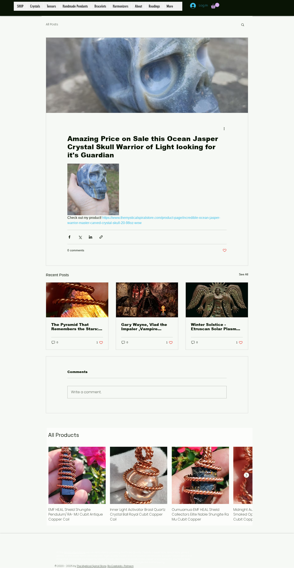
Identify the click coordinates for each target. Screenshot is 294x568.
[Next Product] (246, 475)
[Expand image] (93, 189)
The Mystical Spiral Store (91, 566)
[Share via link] (101, 237)
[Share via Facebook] (69, 237)
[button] (215, 5)
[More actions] (224, 128)
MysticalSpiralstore (74, 552)
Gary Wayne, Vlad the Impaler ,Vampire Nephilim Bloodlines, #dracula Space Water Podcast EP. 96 (144, 326)
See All (243, 274)
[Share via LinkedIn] (90, 237)
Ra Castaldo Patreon (120, 566)
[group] (149, 484)
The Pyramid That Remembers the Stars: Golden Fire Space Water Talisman (74, 326)
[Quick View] (77, 475)
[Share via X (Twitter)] (80, 237)
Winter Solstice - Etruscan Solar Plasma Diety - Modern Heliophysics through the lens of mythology (215, 326)
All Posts (52, 24)
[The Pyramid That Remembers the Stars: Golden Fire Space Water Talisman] (77, 299)
